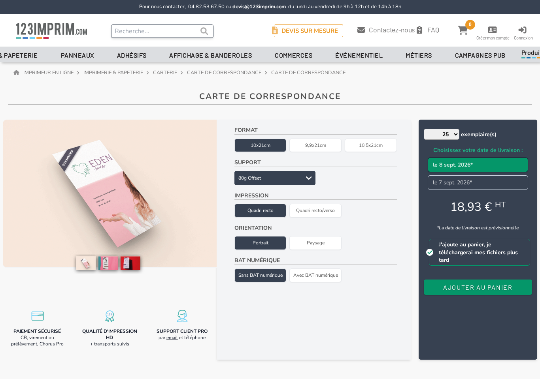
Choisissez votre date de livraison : (478, 150)
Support (247, 162)
